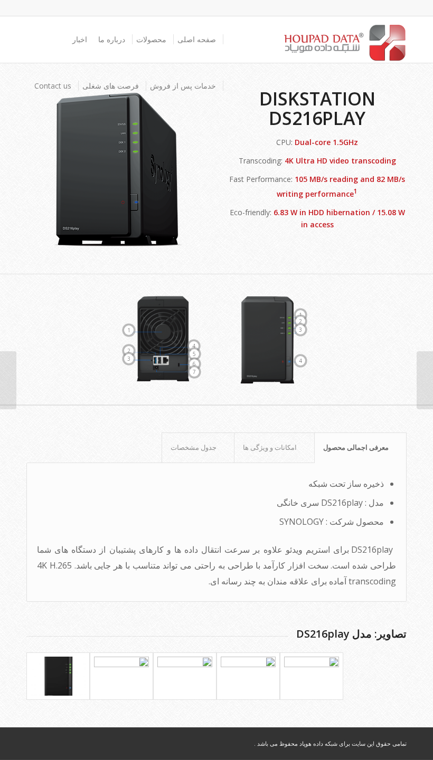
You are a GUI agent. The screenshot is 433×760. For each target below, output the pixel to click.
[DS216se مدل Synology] (425, 380)
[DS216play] (58, 676)
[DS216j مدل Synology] (8, 380)
